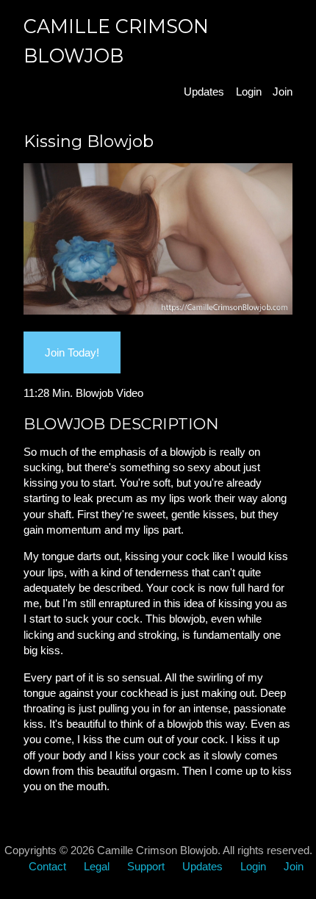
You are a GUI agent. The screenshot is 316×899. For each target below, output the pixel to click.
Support (146, 866)
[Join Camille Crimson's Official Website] (158, 310)
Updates (204, 91)
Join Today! (72, 352)
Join (282, 91)
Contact (47, 866)
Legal (96, 866)
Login (249, 91)
